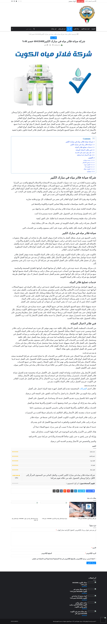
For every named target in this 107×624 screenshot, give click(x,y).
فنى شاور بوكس (61, 28)
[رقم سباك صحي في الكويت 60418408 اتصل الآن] (92, 613)
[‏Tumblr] (72, 490)
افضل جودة (87, 164)
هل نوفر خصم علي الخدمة (83, 152)
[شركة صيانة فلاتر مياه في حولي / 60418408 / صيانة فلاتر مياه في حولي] (24, 509)
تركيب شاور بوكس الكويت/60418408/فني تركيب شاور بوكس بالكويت (78, 605)
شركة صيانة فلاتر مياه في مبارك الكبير (79, 142)
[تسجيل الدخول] (16, 1)
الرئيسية (93, 28)
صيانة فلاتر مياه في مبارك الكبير (81, 144)
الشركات (83, 389)
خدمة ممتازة (86, 160)
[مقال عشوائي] (14, 1)
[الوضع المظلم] (34, 29)
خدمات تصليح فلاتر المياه (83, 147)
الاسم (94, 548)
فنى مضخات (53, 28)
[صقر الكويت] (87, 15)
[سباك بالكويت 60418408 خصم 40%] (92, 584)
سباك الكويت (76, 28)
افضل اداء (87, 167)
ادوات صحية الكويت (85, 28)
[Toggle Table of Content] (93, 138)
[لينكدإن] (75, 490)
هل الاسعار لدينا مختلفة (84, 155)
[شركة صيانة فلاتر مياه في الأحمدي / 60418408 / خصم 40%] (53, 509)
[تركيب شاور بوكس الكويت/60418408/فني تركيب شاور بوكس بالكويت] (92, 604)
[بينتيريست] (68, 490)
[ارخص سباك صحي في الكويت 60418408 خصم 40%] (92, 591)
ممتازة (89, 171)
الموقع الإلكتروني (46, 553)
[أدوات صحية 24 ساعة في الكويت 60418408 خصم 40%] (92, 597)
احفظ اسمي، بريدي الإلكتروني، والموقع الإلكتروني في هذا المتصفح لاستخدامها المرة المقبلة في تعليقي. (63, 559)
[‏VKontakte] (61, 490)
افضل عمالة (87, 169)
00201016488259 (14, 621)
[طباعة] (54, 490)
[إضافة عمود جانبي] (12, 1)
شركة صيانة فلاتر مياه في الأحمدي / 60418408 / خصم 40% (54, 518)
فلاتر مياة (69, 28)
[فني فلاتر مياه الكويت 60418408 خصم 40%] (82, 509)
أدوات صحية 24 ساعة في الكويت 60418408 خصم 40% (59, 1)
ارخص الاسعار (86, 162)
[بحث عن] (12, 29)
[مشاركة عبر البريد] (57, 490)
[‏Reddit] (64, 490)
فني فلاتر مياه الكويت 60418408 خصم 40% (87, 518)
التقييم (90, 158)
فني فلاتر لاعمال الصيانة (84, 150)
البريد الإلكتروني (90, 553)
